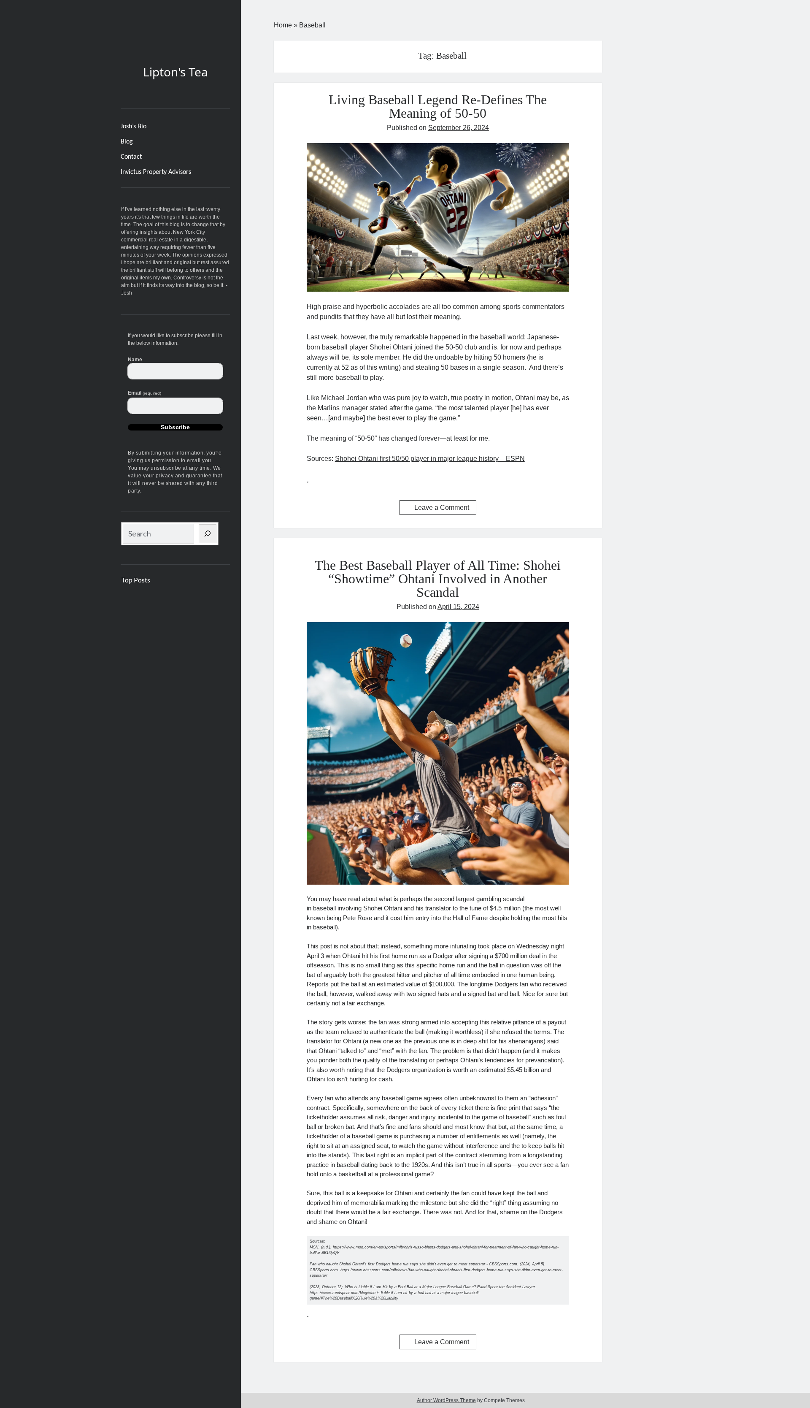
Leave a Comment (441, 507)
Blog (127, 141)
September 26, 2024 (458, 127)
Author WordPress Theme (446, 1400)
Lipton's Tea (175, 72)
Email (144, 393)
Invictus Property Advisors (156, 172)
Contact (131, 157)
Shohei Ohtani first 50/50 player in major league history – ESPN (430, 458)
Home (283, 25)
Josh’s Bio (133, 126)
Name (135, 359)
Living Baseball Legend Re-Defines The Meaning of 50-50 (438, 106)
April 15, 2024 (458, 606)
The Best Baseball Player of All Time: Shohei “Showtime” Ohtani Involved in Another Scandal (438, 579)
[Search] (207, 533)
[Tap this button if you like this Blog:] (308, 478)
